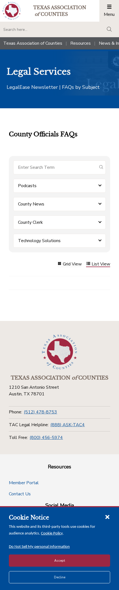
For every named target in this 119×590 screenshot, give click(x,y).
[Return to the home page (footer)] (59, 352)
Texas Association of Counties (32, 43)
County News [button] (31, 204)
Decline (59, 577)
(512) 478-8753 (40, 412)
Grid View (72, 264)
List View (101, 264)
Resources (80, 43)
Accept (59, 560)
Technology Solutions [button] (39, 241)
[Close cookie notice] (107, 516)
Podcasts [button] (27, 186)
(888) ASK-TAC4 (67, 425)
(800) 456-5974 (46, 438)
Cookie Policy (52, 533)
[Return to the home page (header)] (11, 11)
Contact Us (20, 494)
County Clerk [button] (30, 222)
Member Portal (24, 483)
